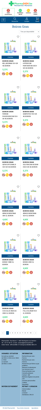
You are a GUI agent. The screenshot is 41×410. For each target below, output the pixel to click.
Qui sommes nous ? (28, 369)
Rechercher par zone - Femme (28, 357)
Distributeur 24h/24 (27, 394)
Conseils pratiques (27, 373)
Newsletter (25, 384)
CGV (23, 379)
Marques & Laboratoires (29, 367)
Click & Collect (26, 389)
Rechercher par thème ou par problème (30, 364)
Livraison (24, 393)
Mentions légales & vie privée (30, 377)
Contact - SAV (26, 375)
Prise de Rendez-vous (28, 371)
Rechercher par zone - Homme (28, 361)
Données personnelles (28, 380)
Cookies (24, 382)
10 (30, 333)
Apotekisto (35, 408)
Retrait (24, 391)
